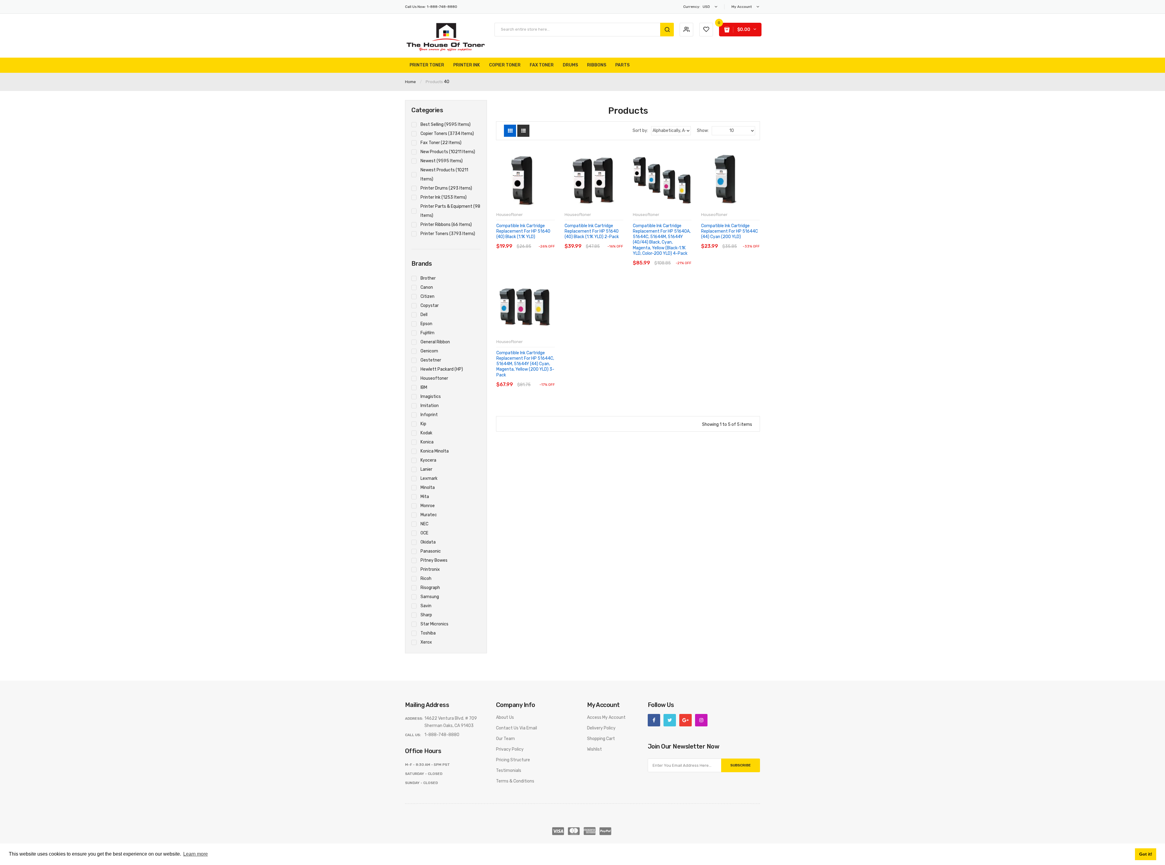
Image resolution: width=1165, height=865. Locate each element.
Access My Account (606, 717)
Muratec (428, 514)
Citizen (427, 296)
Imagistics (430, 396)
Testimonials (508, 770)
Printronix (430, 569)
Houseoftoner (434, 378)
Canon (426, 287)
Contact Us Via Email (516, 728)
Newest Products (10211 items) (444, 174)
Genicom (429, 351)
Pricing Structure (513, 759)
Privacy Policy (510, 749)
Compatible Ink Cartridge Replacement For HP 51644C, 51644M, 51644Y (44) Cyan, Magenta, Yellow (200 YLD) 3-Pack (525, 364)
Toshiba (428, 633)
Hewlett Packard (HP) (441, 369)
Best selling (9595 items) (445, 124)
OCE (424, 533)
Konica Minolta (434, 451)
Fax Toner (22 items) (440, 142)
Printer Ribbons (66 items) (446, 224)
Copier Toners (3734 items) (447, 133)
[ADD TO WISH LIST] (550, 240)
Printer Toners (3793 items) (447, 233)
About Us (505, 717)
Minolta (427, 487)
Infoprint (429, 414)
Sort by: (640, 130)
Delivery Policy (601, 728)
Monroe (427, 505)
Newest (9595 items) (441, 160)
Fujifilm (427, 332)
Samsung (429, 596)
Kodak (426, 433)
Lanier (426, 469)
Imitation (429, 405)
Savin (425, 605)
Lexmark (428, 478)
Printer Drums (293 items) (446, 188)
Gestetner (430, 360)
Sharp (426, 615)
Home (410, 81)
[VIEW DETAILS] (538, 240)
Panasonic (430, 551)
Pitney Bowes (433, 560)
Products (434, 81)
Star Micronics (434, 624)
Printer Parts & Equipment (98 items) (450, 211)
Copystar (429, 305)
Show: (703, 130)
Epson (426, 323)
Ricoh (425, 578)
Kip (423, 423)
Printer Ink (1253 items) (443, 197)
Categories (427, 110)
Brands (421, 263)
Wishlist (594, 749)
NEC (424, 524)
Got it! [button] (1145, 854)
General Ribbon (435, 342)
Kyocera (428, 460)
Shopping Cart (601, 738)
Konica (427, 442)
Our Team (505, 738)
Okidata (428, 542)
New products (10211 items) (447, 151)
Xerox (426, 642)
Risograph (430, 587)
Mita (424, 496)
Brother (428, 278)
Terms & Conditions (515, 781)
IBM (423, 387)
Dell (423, 314)
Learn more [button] (195, 854)
